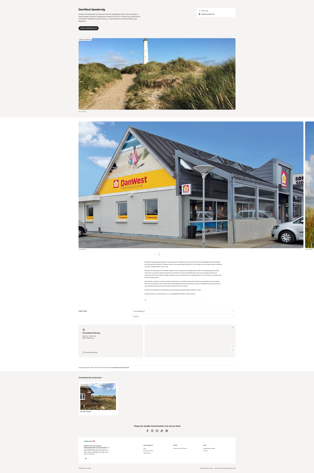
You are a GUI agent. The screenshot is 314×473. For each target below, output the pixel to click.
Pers (144, 448)
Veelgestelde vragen (209, 448)
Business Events (148, 450)
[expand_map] (232, 328)
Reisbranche (147, 453)
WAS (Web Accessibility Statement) (225, 468)
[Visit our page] (152, 430)
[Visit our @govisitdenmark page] (161, 430)
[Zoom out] (233, 355)
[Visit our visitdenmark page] (157, 430)
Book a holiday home (88, 28)
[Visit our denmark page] (147, 430)
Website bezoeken (207, 14)
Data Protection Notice (206, 468)
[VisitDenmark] (89, 441)
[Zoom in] (233, 350)
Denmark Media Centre (180, 448)
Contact (205, 450)
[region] (190, 341)
